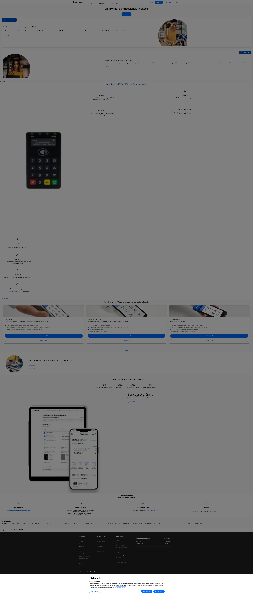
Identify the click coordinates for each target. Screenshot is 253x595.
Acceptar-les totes (159, 591)
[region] (126, 584)
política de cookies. (120, 587)
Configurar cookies (94, 591)
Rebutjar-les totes (147, 591)
